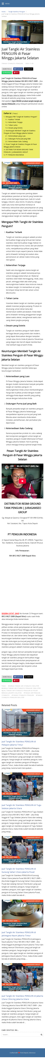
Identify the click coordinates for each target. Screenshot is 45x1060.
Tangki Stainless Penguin (16, 12)
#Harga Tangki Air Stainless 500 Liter (23, 686)
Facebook (19, 69)
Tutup (15, 113)
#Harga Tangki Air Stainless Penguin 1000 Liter (21, 688)
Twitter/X (29, 69)
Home (4, 12)
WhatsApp (7, 73)
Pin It (16, 73)
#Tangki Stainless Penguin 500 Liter (22, 696)
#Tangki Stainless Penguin (23, 695)
